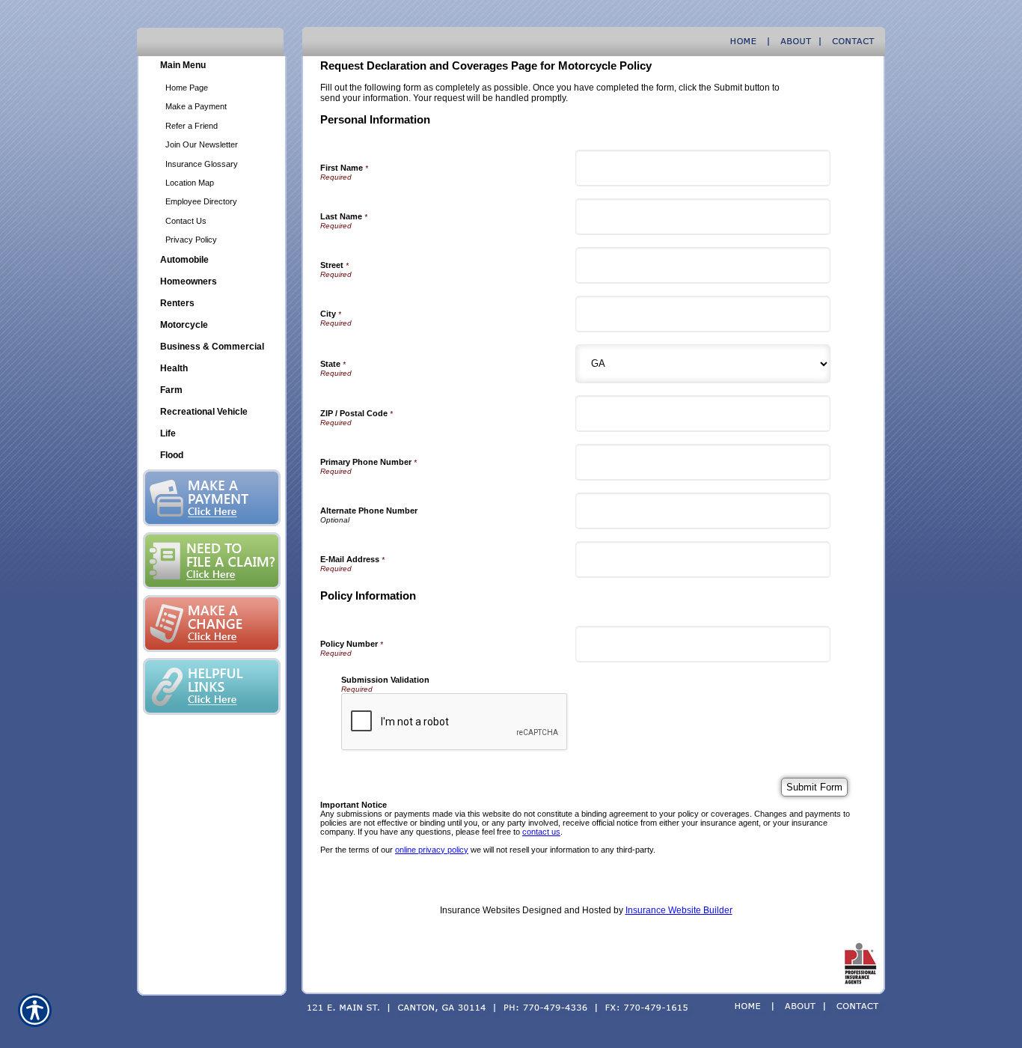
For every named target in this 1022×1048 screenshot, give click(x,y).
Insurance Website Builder (678, 910)
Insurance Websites (480, 910)
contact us (541, 831)
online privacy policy (431, 849)
